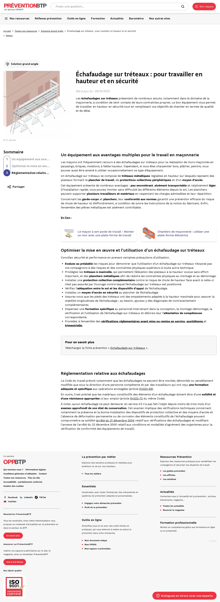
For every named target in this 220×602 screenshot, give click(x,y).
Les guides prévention (174, 471)
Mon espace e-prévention (98, 548)
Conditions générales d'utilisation (20, 474)
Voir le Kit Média (14, 562)
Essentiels (89, 486)
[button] (204, 6)
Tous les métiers (93, 474)
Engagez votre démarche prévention (103, 503)
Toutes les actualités (173, 506)
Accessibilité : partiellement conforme (22, 482)
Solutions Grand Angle (52, 31)
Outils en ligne (92, 520)
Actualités (167, 491)
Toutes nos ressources (26, 31)
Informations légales (35, 469)
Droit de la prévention (96, 507)
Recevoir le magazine (173, 510)
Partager (19, 187)
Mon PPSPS (90, 544)
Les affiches (169, 475)
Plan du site (34, 478)
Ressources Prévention (176, 456)
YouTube (12, 501)
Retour (9, 35)
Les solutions (169, 479)
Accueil (7, 31)
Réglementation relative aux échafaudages (43, 173)
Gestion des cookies (13, 486)
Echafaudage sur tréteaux (127, 348)
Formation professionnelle (178, 522)
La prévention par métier (99, 456)
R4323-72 (136, 398)
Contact (43, 474)
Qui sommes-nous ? (13, 469)
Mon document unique (96, 540)
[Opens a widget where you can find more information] (184, 596)
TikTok (42, 497)
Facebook (13, 497)
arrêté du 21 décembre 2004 (115, 420)
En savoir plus (13, 535)
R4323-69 (145, 389)
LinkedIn (28, 497)
